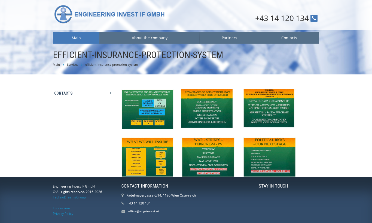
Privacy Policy (63, 213)
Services (72, 64)
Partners (229, 37)
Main (76, 37)
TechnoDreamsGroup (69, 197)
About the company (149, 37)
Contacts (289, 37)
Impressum (61, 208)
